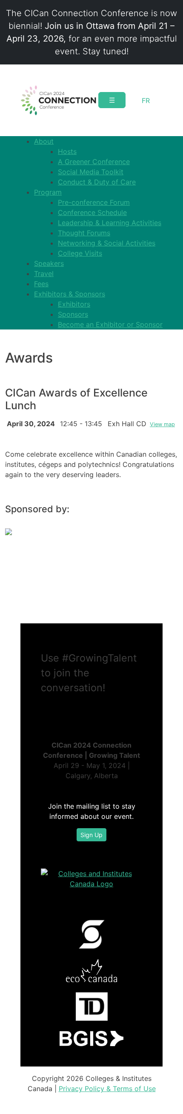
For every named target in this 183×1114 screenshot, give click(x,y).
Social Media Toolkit (90, 172)
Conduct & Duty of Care (97, 182)
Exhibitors (74, 304)
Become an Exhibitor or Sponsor (110, 324)
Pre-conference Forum (94, 202)
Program (48, 192)
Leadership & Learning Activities (109, 222)
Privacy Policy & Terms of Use (107, 1088)
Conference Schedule (92, 212)
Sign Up (91, 834)
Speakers (49, 263)
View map (162, 424)
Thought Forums (84, 233)
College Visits (80, 253)
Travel (44, 273)
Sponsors (73, 314)
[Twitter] (51, 712)
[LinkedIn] (44, 712)
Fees (41, 283)
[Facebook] (57, 712)
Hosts (67, 151)
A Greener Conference (94, 161)
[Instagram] (64, 712)
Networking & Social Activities (106, 243)
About (44, 141)
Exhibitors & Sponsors (69, 294)
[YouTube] (71, 712)
